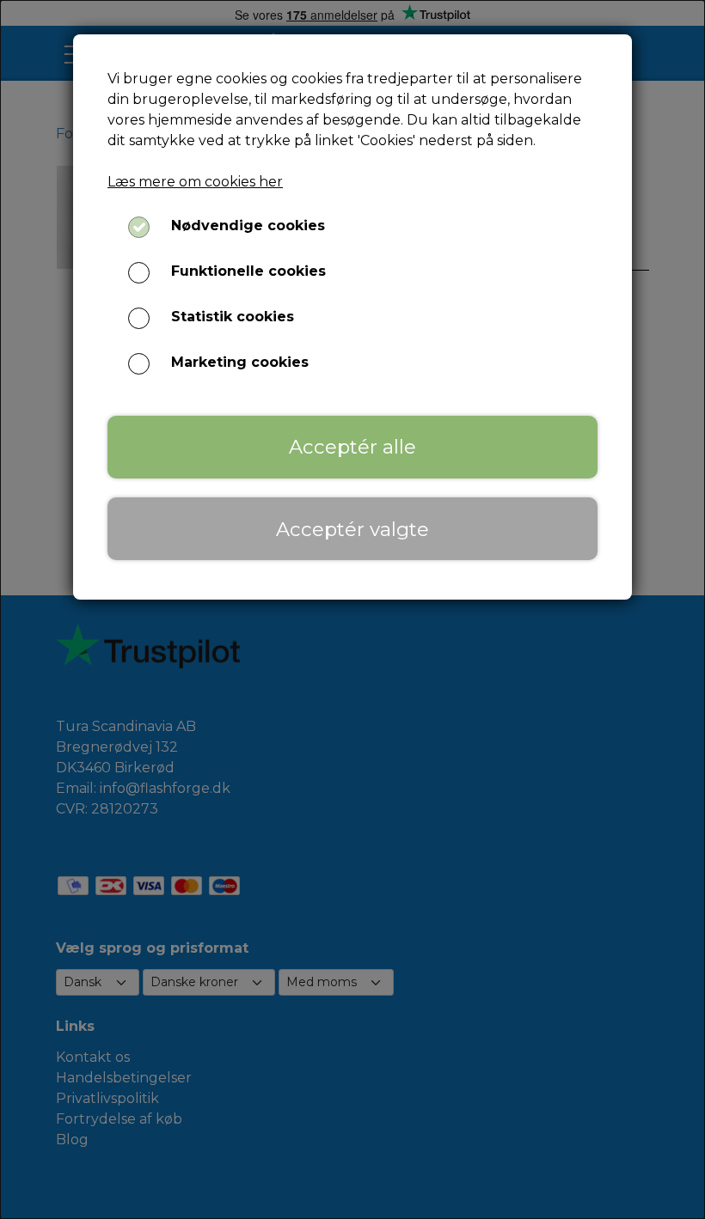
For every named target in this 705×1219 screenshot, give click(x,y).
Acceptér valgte (352, 529)
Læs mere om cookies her (195, 182)
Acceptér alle (352, 447)
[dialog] (352, 609)
